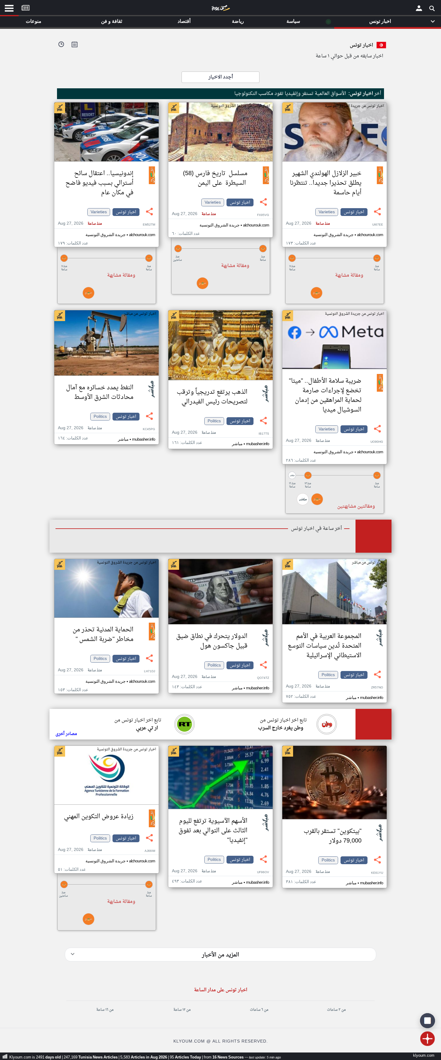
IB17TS (264, 434)
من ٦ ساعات (259, 1010)
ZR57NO (377, 688)
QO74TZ (263, 678)
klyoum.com (423, 1055)
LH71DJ (149, 671)
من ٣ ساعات (336, 1010)
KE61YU (377, 873)
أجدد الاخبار (220, 77)
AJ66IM (150, 851)
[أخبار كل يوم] (220, 9)
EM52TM (149, 225)
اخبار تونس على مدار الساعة (220, 990)
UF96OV (263, 872)
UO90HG (376, 442)
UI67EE (377, 225)
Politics (214, 421)
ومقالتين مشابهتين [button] (356, 506)
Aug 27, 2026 (308, 224)
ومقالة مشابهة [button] (349, 275)
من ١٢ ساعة (181, 1010)
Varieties (327, 212)
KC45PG (149, 429)
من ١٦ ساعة (104, 1010)
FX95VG (263, 215)
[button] (334, 258)
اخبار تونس (354, 212)
